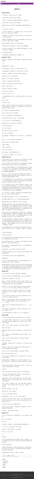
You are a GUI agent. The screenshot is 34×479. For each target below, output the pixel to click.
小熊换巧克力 (17, 9)
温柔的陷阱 (4, 467)
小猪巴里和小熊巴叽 (5, 461)
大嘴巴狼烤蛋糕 (5, 462)
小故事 (18, 3)
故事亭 (8, 455)
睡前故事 (9, 5)
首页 (2, 3)
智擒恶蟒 (4, 464)
